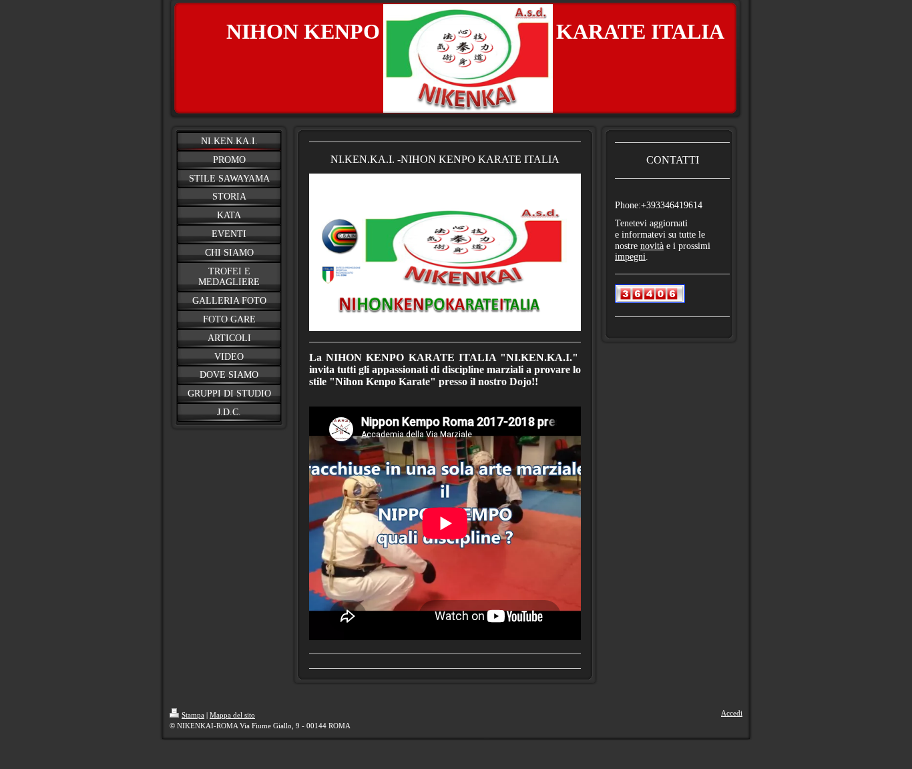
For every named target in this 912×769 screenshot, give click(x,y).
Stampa (193, 715)
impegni (630, 257)
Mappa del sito (232, 715)
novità (652, 246)
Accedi (731, 713)
